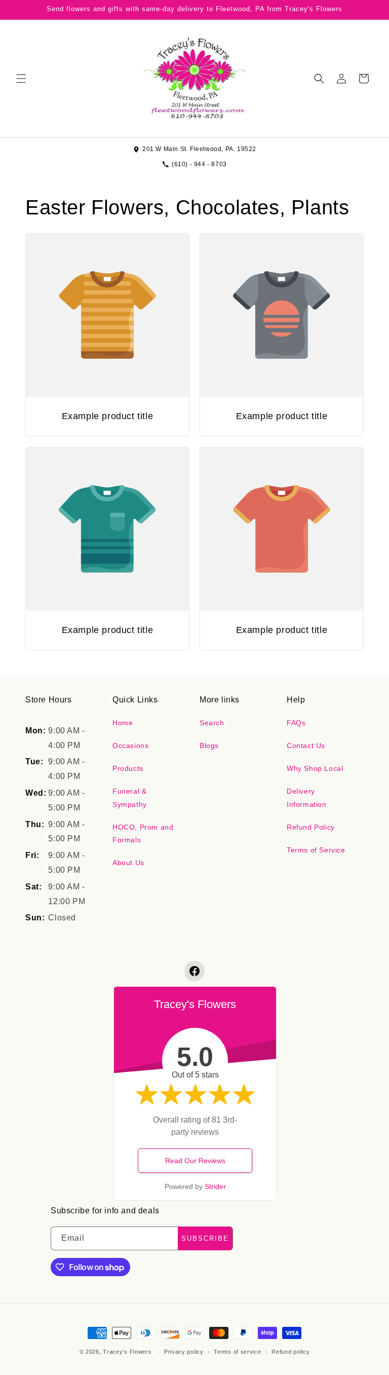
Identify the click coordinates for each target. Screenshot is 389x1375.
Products (127, 768)
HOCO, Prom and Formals (142, 833)
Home (122, 723)
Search (212, 723)
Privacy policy (184, 1352)
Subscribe (205, 1238)
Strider (215, 1186)
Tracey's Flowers (127, 1352)
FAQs (296, 723)
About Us (128, 863)
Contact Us (306, 745)
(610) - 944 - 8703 (199, 164)
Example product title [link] (107, 416)
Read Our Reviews (195, 1161)
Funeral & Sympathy (129, 797)
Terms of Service (316, 850)
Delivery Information (307, 797)
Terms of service (237, 1352)
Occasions (130, 745)
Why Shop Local (315, 768)
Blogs (209, 745)
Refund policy (290, 1352)
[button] (21, 78)
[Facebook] (194, 971)
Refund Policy (311, 827)
